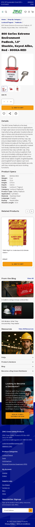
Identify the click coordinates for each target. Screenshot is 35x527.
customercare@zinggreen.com (12, 443)
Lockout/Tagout (7, 22)
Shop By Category (14, 19)
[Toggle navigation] (2, 11)
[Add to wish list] (3, 113)
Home (3, 19)
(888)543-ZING (7, 446)
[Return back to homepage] (18, 11)
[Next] (32, 211)
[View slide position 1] (4, 89)
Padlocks (18, 22)
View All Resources (26, 329)
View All (30, 278)
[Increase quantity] (11, 102)
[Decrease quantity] (4, 102)
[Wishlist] (25, 12)
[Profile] (29, 12)
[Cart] (32, 12)
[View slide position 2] (11, 89)
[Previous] (27, 211)
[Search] (6, 12)
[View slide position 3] (17, 89)
